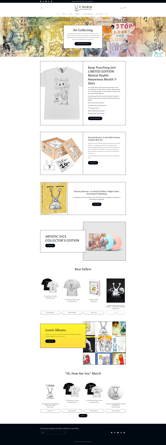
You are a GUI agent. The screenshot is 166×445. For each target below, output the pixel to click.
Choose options (50, 312)
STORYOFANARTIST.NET (83, 44)
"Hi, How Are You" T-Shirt (50, 296)
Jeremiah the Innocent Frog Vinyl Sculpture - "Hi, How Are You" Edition (115, 306)
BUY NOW (96, 204)
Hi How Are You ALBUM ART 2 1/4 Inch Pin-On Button (115, 404)
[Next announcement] (99, 1)
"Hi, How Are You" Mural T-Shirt (94, 400)
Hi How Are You (81, 441)
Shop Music (50, 341)
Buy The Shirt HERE (95, 118)
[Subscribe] (64, 432)
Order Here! (93, 163)
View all (83, 415)
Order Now (50, 245)
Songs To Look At (94, 299)
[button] (41, 7)
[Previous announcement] (66, 1)
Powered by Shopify (87, 441)
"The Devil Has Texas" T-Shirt (72, 299)
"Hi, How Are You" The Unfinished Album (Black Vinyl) (50, 404)
